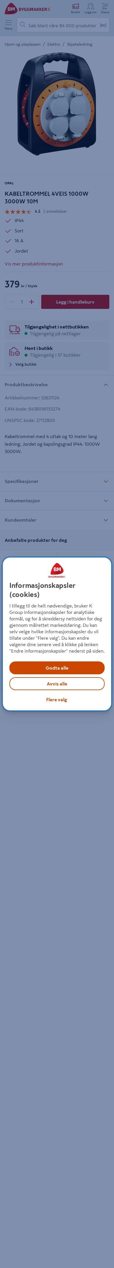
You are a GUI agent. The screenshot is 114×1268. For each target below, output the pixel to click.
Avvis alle (57, 683)
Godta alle (57, 668)
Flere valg (56, 699)
